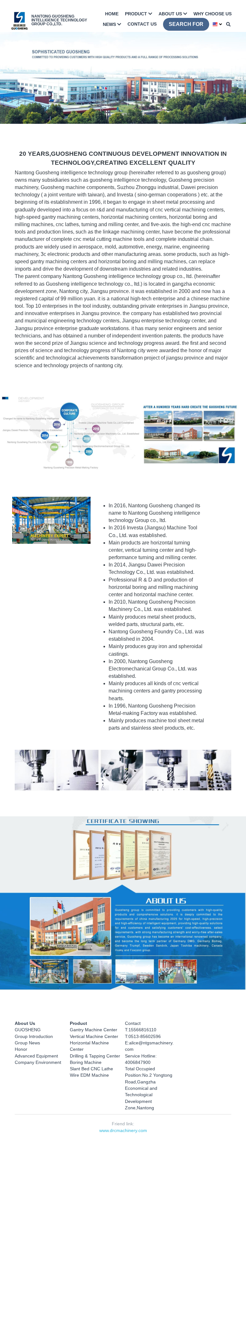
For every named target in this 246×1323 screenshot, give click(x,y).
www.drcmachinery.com (123, 1134)
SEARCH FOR (186, 23)
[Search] (229, 23)
